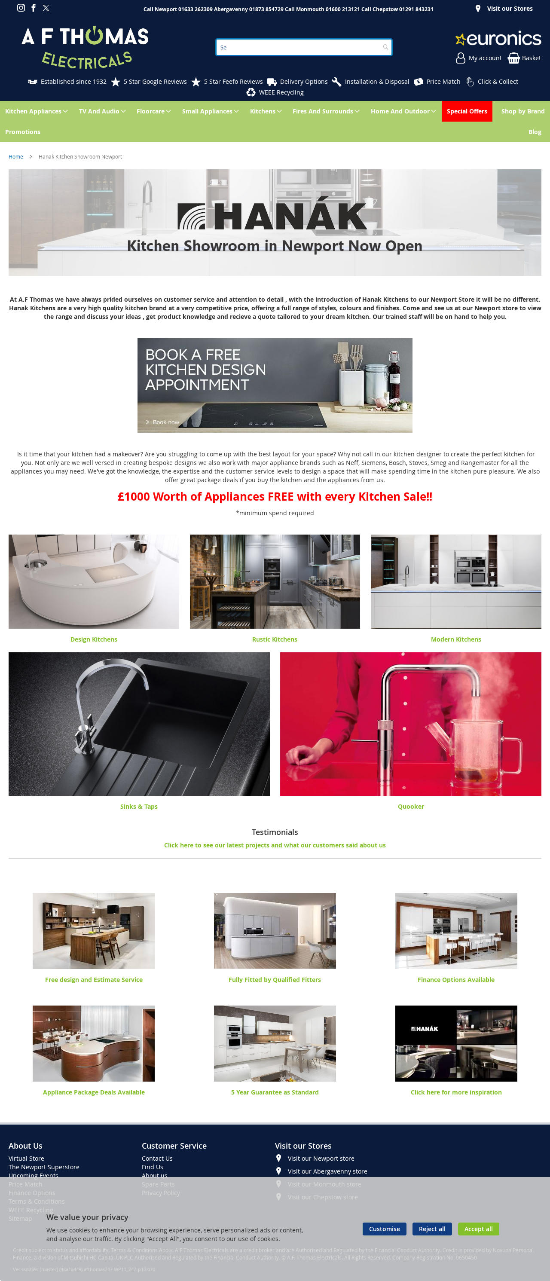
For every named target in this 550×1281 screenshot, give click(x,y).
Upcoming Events (33, 1175)
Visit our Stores (510, 8)
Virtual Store (26, 1158)
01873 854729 (266, 9)
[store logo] (85, 47)
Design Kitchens (93, 639)
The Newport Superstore (44, 1167)
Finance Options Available (456, 979)
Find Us (152, 1167)
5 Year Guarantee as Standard (275, 1092)
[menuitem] (35, 111)
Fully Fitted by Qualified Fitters (275, 979)
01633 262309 (195, 9)
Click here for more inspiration (456, 1092)
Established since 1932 (74, 81)
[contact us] (16, 454)
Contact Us (157, 1158)
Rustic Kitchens (274, 639)
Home (16, 156)
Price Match (444, 81)
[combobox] (303, 47)
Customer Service (174, 1145)
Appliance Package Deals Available (94, 1092)
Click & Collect (498, 81)
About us (155, 1175)
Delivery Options (304, 81)
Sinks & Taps (139, 806)
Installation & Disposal (377, 81)
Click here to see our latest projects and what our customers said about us (275, 845)
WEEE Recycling (281, 92)
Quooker (411, 806)
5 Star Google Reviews (155, 81)
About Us (26, 1145)
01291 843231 (416, 9)
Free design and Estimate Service (94, 979)
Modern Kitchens (456, 639)
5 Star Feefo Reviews (233, 81)
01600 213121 (343, 9)
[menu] (275, 121)
